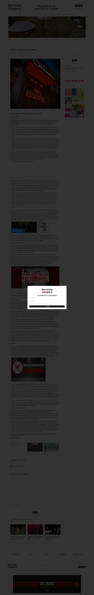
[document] (47, 297)
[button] (65, 287)
